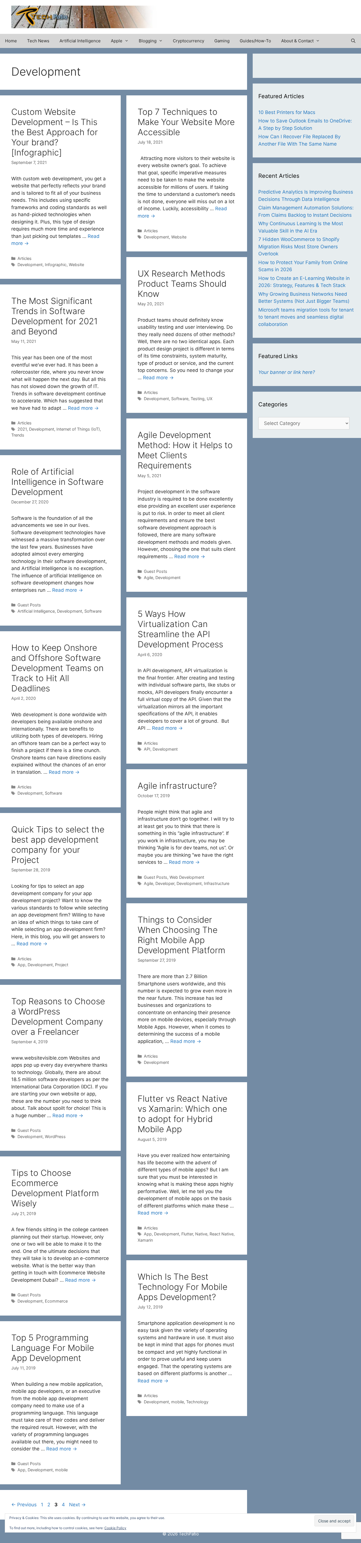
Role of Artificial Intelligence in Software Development (57, 481)
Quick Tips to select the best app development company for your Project (57, 844)
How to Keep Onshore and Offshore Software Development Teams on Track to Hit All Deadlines (57, 668)
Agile (148, 577)
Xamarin (145, 1240)
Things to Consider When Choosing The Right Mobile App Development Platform (181, 935)
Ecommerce (56, 1301)
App (21, 964)
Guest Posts (155, 571)
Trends (17, 435)
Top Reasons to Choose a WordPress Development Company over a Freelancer (58, 1016)
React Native (222, 1233)
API (147, 749)
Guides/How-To (255, 40)
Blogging (148, 40)
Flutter (187, 1233)
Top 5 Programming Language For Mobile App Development (52, 1347)
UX (209, 398)
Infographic (56, 264)
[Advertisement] (284, 14)
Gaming (222, 40)
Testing (197, 398)
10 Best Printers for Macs (286, 112)
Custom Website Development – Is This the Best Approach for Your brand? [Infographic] (54, 132)
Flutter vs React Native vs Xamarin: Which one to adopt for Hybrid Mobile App (182, 1113)
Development (30, 264)
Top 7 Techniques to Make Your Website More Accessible (186, 122)
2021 (22, 429)
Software (179, 398)
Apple (116, 40)
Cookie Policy (115, 1528)
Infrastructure (216, 883)
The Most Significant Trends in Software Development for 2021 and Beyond (54, 316)
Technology (197, 1401)
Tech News (38, 40)
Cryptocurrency (188, 40)
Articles (24, 258)
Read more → (158, 377)
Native (201, 1233)
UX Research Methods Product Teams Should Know (182, 283)
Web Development (187, 877)
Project (61, 964)
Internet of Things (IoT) (78, 429)
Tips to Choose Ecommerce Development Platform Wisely (55, 1188)
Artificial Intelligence (80, 40)
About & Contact (297, 40)
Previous (24, 1504)
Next (77, 1504)
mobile (177, 1401)
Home (11, 40)
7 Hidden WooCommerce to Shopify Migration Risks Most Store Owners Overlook (298, 246)
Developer (164, 883)
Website (76, 264)
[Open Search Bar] (353, 41)
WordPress (55, 1136)
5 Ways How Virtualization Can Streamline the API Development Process (180, 629)
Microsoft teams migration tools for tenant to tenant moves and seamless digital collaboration (306, 317)
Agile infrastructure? (177, 786)
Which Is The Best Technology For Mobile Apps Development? (182, 1287)
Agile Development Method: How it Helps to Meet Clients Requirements (185, 450)
